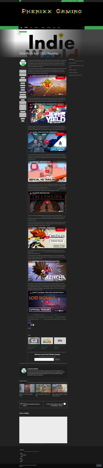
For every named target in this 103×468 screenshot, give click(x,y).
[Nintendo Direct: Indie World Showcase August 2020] (34, 340)
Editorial (43, 27)
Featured (21, 31)
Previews (49, 27)
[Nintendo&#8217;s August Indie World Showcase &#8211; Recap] (47, 340)
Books (59, 27)
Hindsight (22, 83)
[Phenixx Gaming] (21, 27)
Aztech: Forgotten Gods (22, 75)
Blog (21, 458)
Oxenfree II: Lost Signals (22, 97)
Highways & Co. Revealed (72, 69)
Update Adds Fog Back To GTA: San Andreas (75, 75)
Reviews (36, 27)
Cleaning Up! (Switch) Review (73, 72)
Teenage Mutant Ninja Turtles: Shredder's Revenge (22, 107)
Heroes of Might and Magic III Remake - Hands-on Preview (76, 66)
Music (54, 27)
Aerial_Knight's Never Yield (22, 71)
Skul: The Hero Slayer (22, 102)
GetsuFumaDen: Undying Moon (22, 80)
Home (26, 27)
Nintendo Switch (23, 92)
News (31, 27)
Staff (22, 456)
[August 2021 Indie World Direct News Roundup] (60, 340)
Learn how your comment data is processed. (38, 443)
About (21, 453)
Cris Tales (22, 77)
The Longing (23, 111)
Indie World (23, 85)
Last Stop (22, 87)
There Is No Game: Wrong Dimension (23, 115)
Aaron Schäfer (23, 66)
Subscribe (57, 359)
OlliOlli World (22, 94)
